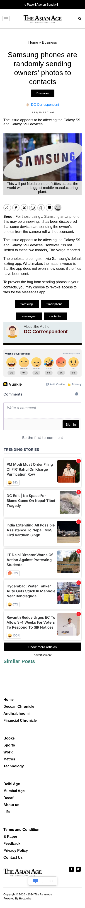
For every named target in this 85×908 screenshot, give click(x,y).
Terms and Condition (21, 830)
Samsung (26, 304)
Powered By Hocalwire (17, 898)
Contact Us (13, 857)
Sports (9, 745)
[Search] (80, 19)
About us (11, 805)
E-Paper (10, 836)
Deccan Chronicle (18, 706)
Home (8, 699)
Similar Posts (19, 661)
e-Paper (29, 4)
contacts (55, 316)
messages (29, 316)
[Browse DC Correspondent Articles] (12, 331)
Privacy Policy (15, 850)
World (8, 752)
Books (9, 738)
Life (6, 812)
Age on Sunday (46, 4)
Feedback (11, 843)
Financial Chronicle (20, 720)
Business (42, 93)
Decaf (8, 798)
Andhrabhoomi (16, 713)
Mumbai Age (14, 791)
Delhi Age (11, 784)
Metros (9, 759)
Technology (13, 766)
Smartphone (54, 304)
